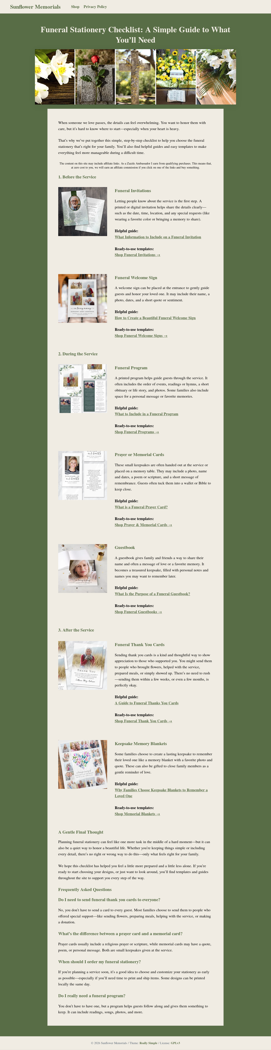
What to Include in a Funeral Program (146, 414)
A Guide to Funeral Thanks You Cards (146, 703)
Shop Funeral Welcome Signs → (141, 335)
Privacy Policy (95, 6)
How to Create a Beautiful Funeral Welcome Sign (155, 318)
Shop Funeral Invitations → (137, 254)
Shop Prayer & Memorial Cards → (143, 524)
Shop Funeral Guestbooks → (138, 611)
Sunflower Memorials (35, 7)
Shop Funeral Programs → (137, 432)
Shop (75, 6)
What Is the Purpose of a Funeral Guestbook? (152, 593)
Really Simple (148, 1043)
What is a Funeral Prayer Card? (141, 507)
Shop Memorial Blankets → (137, 813)
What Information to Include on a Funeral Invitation (158, 237)
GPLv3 (175, 1043)
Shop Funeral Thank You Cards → (143, 721)
